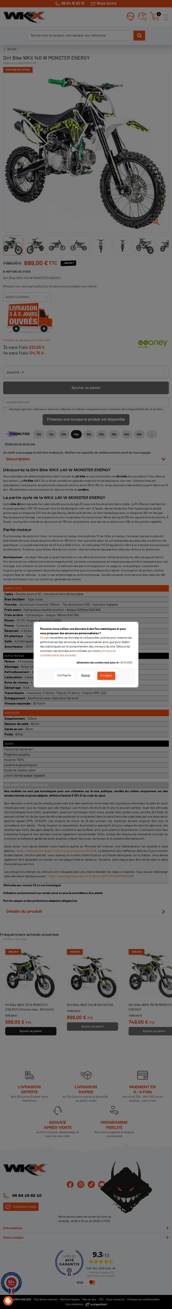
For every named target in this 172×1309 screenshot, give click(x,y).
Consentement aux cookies (8, 1301)
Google (44, 637)
